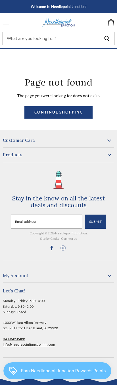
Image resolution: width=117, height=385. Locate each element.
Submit (95, 221)
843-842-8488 (14, 339)
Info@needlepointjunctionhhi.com (29, 344)
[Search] (106, 38)
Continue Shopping (58, 112)
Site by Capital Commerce (58, 238)
